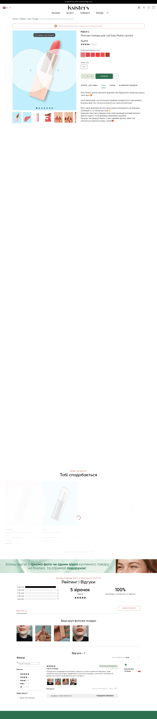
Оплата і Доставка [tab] (89, 85)
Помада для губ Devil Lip (51, 532)
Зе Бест (70, 13)
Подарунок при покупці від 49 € (78, 2)
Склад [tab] (112, 85)
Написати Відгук (129, 608)
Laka (44, 530)
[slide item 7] (52, 108)
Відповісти (50, 689)
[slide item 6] (49, 108)
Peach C (85, 31)
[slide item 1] (36, 108)
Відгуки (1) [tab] (22, 611)
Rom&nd (9, 530)
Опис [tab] (103, 85)
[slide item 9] (85, 552)
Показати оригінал (105, 696)
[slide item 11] (90, 552)
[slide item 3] (42, 108)
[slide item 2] (39, 108)
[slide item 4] (44, 108)
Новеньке (85, 13)
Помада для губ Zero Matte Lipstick (18, 532)
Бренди (99, 13)
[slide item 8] (82, 552)
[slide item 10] (87, 552)
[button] (17, 117)
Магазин (56, 13)
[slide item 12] (92, 552)
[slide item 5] (47, 108)
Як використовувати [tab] (128, 85)
